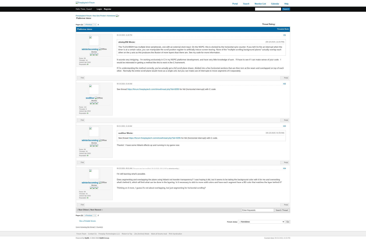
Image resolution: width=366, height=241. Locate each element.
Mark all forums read (159, 234)
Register (107, 9)
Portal (235, 4)
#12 (284, 84)
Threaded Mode (283, 29)
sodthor (90, 98)
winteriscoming (90, 49)
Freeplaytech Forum (83, 16)
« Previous (88, 24)
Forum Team (81, 234)
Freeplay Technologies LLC (109, 234)
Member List (260, 4)
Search (246, 4)
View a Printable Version (87, 221)
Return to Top (127, 234)
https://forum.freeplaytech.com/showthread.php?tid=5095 (153, 89)
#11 (284, 35)
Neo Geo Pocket (99, 16)
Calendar (275, 4)
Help (287, 4)
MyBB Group (104, 238)
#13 (284, 126)
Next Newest (95, 210)
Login (99, 9)
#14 (284, 168)
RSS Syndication (175, 234)
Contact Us (92, 234)
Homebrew (111, 16)
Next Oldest (83, 210)
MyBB (87, 238)
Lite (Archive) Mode (141, 234)
